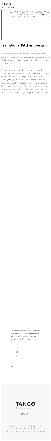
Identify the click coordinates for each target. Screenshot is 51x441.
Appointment (30, 16)
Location (44, 16)
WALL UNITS (33, 429)
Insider (29, 11)
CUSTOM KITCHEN (18, 426)
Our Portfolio (25, 15)
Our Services (43, 11)
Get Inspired (42, 15)
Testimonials (14, 16)
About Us (18, 11)
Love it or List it (40, 13)
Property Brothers (19, 13)
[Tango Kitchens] (9, 5)
